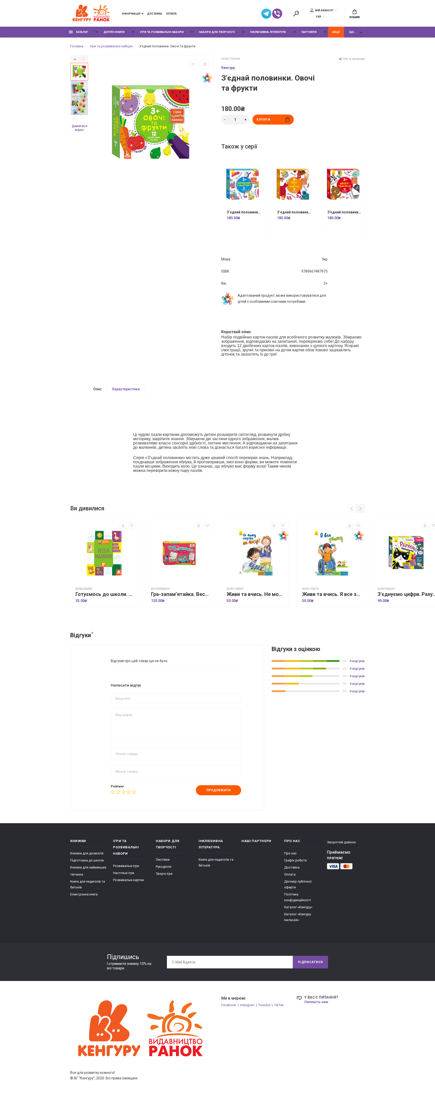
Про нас (290, 853)
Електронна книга (84, 894)
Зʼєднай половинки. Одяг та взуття (294, 212)
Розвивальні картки (128, 880)
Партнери (308, 32)
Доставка (154, 13)
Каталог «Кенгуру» (298, 907)
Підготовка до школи (87, 860)
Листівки (163, 859)
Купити (263, 119)
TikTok (279, 1005)
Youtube (264, 1005)
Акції (336, 32)
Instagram (247, 1005)
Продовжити (218, 790)
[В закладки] (193, 64)
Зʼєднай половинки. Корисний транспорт (244, 212)
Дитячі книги (113, 32)
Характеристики (126, 389)
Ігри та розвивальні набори (162, 32)
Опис (97, 389)
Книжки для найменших (88, 867)
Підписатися (310, 962)
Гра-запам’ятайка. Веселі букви (181, 594)
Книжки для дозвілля (86, 853)
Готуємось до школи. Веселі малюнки (105, 594)
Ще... (352, 32)
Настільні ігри (123, 873)
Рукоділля (163, 866)
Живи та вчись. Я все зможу (332, 594)
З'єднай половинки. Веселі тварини (344, 212)
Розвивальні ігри (126, 866)
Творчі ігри (164, 874)
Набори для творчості (217, 32)
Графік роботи (295, 860)
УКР (318, 16)
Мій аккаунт (324, 10)
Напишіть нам (316, 1002)
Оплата (171, 13)
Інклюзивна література (268, 32)
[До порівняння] (205, 64)
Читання (76, 874)
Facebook (228, 1005)
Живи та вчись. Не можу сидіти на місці (256, 594)
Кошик (354, 17)
